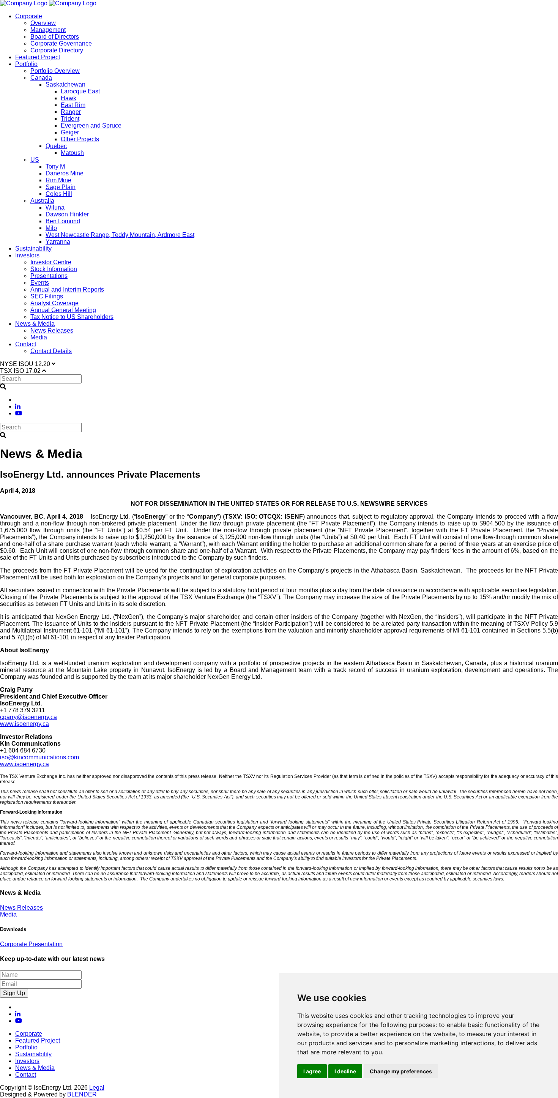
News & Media (35, 323)
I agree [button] (312, 1071)
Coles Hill (59, 194)
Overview (43, 23)
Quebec (56, 146)
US (34, 159)
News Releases (51, 330)
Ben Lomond (63, 221)
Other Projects (80, 139)
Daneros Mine (65, 173)
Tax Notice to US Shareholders (71, 317)
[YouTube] (18, 413)
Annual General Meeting (63, 310)
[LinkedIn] (17, 406)
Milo (51, 228)
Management (48, 30)
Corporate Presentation (31, 944)
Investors (27, 255)
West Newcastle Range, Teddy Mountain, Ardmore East (120, 235)
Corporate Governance (61, 43)
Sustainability (33, 248)
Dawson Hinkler (67, 214)
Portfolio (26, 64)
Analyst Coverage (54, 303)
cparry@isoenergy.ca (28, 717)
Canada (41, 77)
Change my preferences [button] (401, 1071)
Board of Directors (54, 36)
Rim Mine (58, 180)
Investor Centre (50, 262)
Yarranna (58, 241)
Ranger (71, 112)
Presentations (49, 276)
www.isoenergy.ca (24, 724)
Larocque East (80, 91)
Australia (42, 200)
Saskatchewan (65, 84)
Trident (70, 118)
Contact (25, 344)
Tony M (55, 166)
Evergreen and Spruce (91, 125)
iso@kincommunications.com (39, 757)
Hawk (68, 98)
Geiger (70, 132)
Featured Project (37, 57)
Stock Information (53, 269)
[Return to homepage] (23, 3)
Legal (96, 1087)
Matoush (72, 153)
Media (38, 337)
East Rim (73, 105)
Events (39, 282)
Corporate (28, 16)
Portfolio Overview (55, 71)
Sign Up (14, 993)
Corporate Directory (56, 50)
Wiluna (55, 207)
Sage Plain (61, 187)
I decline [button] (345, 1071)
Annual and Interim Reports (67, 289)
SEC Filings (46, 296)
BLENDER (82, 1094)
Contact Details (51, 351)
